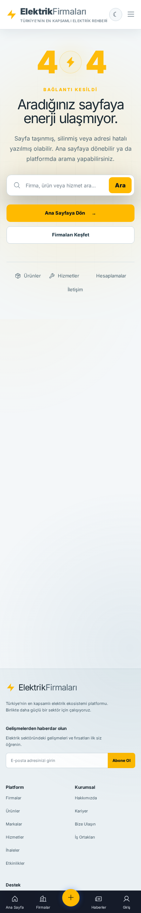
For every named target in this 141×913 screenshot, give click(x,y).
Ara (120, 185)
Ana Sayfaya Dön (70, 213)
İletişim (75, 289)
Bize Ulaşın (85, 824)
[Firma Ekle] (71, 897)
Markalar (14, 824)
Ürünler (32, 276)
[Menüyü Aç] (131, 14)
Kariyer (81, 810)
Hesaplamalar (111, 276)
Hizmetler (68, 276)
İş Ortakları (85, 837)
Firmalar (13, 797)
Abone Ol (121, 760)
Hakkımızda (86, 797)
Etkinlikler (15, 863)
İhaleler (13, 850)
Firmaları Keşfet (70, 235)
